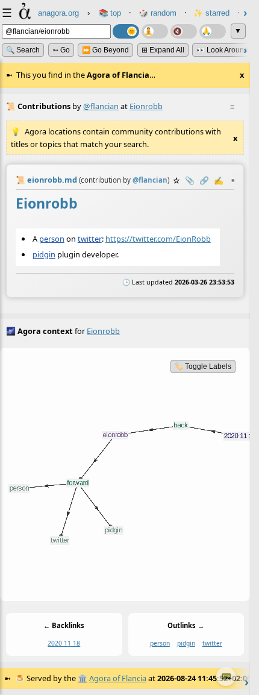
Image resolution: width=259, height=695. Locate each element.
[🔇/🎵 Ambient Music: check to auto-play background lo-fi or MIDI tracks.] (183, 31)
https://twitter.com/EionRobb (158, 238)
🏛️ (82, 678)
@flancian (101, 106)
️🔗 (204, 180)
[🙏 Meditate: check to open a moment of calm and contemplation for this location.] (212, 31)
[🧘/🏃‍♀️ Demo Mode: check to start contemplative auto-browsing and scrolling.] (155, 31)
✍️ (218, 180)
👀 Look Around (222, 50)
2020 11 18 (64, 644)
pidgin (44, 254)
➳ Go (61, 50)
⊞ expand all (163, 50)
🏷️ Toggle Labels (203, 366)
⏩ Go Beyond (105, 50)
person (51, 238)
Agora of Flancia (117, 678)
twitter (90, 238)
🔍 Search (23, 50)
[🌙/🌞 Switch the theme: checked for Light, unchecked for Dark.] (126, 31)
